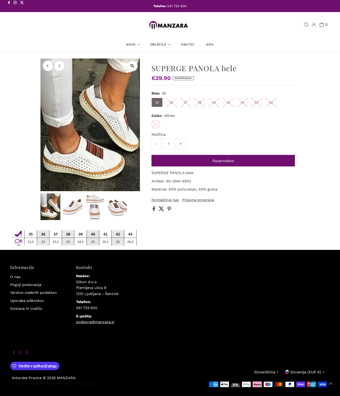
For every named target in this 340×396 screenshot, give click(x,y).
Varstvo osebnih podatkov (33, 292)
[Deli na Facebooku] (154, 210)
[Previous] (48, 66)
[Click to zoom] (132, 66)
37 (185, 102)
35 (157, 102)
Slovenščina (264, 372)
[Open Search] (306, 25)
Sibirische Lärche (58, 383)
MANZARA (66, 378)
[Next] (59, 66)
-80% (209, 44)
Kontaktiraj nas (165, 200)
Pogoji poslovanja (25, 284)
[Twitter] (22, 6)
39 (214, 102)
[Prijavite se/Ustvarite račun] (314, 25)
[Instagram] (15, 6)
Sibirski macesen (27, 383)
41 (242, 102)
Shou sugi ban (88, 383)
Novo (131, 44)
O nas (15, 277)
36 (171, 102)
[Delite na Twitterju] (162, 210)
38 (199, 102)
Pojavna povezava (198, 200)
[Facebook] (9, 6)
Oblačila (158, 44)
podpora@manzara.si (95, 322)
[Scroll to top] (330, 386)
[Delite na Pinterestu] (169, 210)
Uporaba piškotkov (27, 300)
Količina (158, 134)
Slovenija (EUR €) (305, 372)
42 (256, 102)
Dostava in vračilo (26, 308)
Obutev (187, 44)
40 (228, 102)
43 (271, 102)
